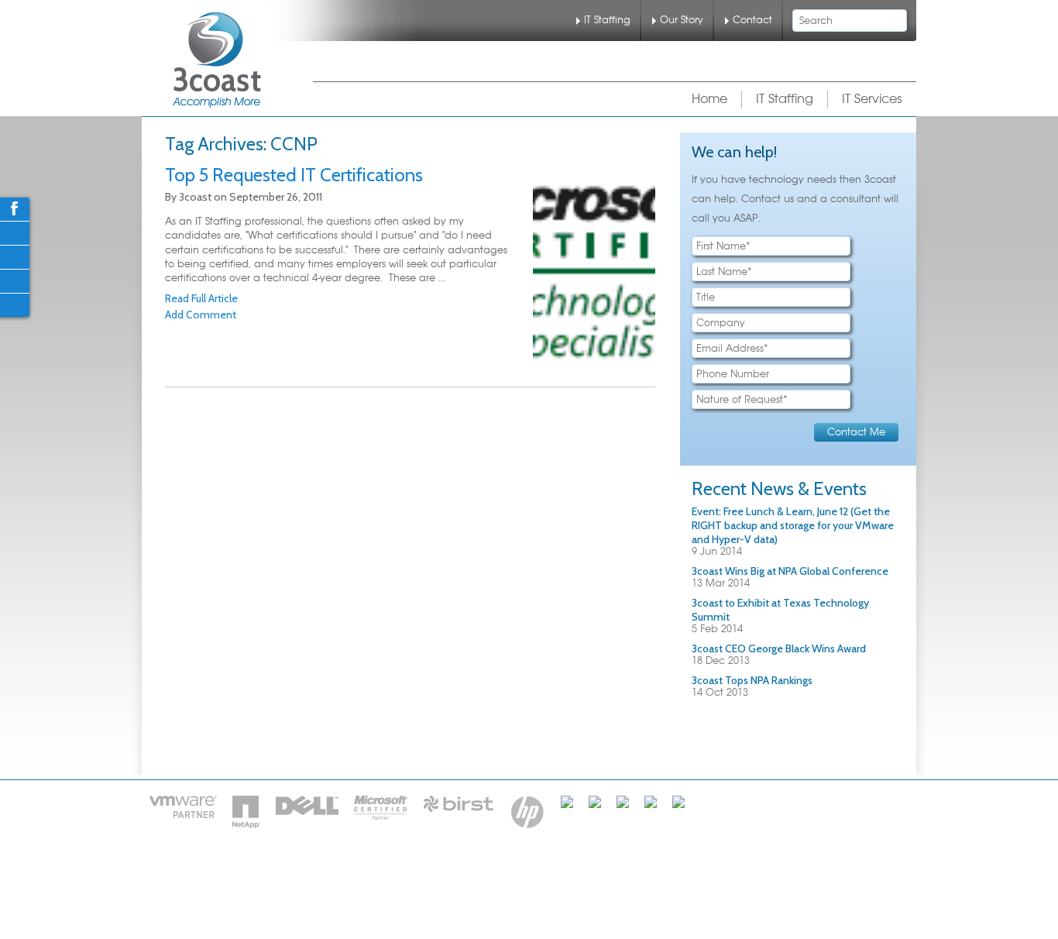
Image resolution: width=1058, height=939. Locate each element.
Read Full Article (201, 298)
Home (709, 99)
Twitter (14, 232)
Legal (580, 876)
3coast (217, 60)
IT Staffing (607, 20)
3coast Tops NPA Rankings (752, 680)
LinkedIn (14, 256)
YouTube (14, 304)
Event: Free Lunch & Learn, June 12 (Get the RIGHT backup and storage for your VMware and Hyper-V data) (793, 525)
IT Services (872, 99)
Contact (752, 20)
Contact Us (518, 876)
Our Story (681, 20)
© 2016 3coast (649, 876)
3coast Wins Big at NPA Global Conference (790, 571)
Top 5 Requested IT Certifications (294, 174)
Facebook (14, 208)
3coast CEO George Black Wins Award (779, 648)
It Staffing (445, 876)
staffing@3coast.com (599, 899)
